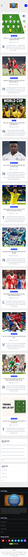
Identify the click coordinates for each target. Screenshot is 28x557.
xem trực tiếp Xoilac (8, 552)
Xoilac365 (2, 552)
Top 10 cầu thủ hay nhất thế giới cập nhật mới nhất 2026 (14, 166)
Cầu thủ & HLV (14, 78)
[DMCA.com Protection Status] (14, 544)
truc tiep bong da (8, 553)
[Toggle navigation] (2, 5)
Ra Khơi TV (6, 554)
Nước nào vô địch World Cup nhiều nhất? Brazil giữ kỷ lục (14, 123)
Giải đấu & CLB (14, 291)
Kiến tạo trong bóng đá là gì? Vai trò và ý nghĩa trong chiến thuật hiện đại (14, 379)
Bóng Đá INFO (15, 555)
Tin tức (14, 120)
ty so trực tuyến (12, 554)
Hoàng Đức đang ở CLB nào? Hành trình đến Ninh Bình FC (14, 81)
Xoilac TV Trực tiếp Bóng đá (18, 552)
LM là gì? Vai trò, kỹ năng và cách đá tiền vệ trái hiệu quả (14, 421)
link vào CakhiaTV (15, 553)
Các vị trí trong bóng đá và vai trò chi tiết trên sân (14, 337)
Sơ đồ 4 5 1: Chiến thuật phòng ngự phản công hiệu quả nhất (14, 39)
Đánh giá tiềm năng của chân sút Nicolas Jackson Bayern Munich (14, 294)
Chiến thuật (14, 35)
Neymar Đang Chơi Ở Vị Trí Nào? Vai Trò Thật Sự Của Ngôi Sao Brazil (14, 210)
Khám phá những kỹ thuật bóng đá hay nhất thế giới (14, 252)
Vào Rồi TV (21, 553)
